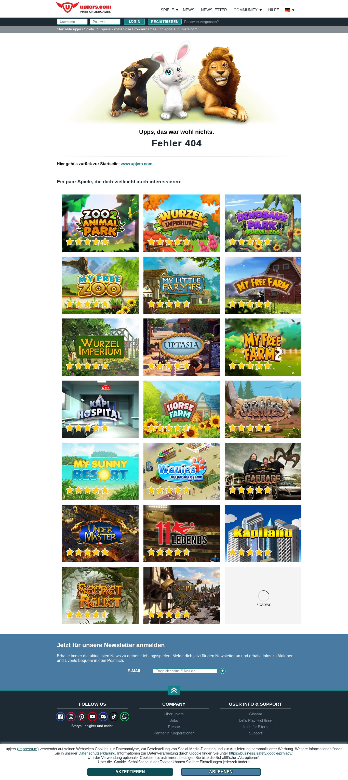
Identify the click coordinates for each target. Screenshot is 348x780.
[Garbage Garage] (263, 471)
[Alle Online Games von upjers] (263, 595)
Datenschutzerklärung (96, 753)
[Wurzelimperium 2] (181, 223)
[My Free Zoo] (100, 285)
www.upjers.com (136, 164)
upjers (84, 7)
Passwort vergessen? (201, 22)
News (188, 10)
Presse (174, 727)
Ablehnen (221, 772)
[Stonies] (263, 409)
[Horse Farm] (181, 409)
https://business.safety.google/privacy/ (260, 753)
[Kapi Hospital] (100, 409)
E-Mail (135, 671)
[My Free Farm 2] (263, 347)
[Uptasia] (181, 347)
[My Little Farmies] (181, 285)
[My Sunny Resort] (100, 471)
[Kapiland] (263, 533)
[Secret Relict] (100, 595)
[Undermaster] (100, 533)
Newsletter (214, 10)
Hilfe (273, 10)
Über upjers (174, 714)
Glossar (255, 714)
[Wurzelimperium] (100, 347)
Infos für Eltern (255, 727)
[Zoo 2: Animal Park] (100, 223)
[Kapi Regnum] (181, 595)
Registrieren (164, 22)
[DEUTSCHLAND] (290, 10)
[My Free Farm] (263, 285)
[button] (174, 690)
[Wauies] (181, 471)
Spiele (169, 10)
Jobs (174, 720)
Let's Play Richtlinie (255, 720)
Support (255, 733)
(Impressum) (28, 749)
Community (246, 10)
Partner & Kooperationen (174, 733)
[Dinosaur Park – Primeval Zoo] (263, 223)
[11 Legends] (181, 533)
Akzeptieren (130, 772)
